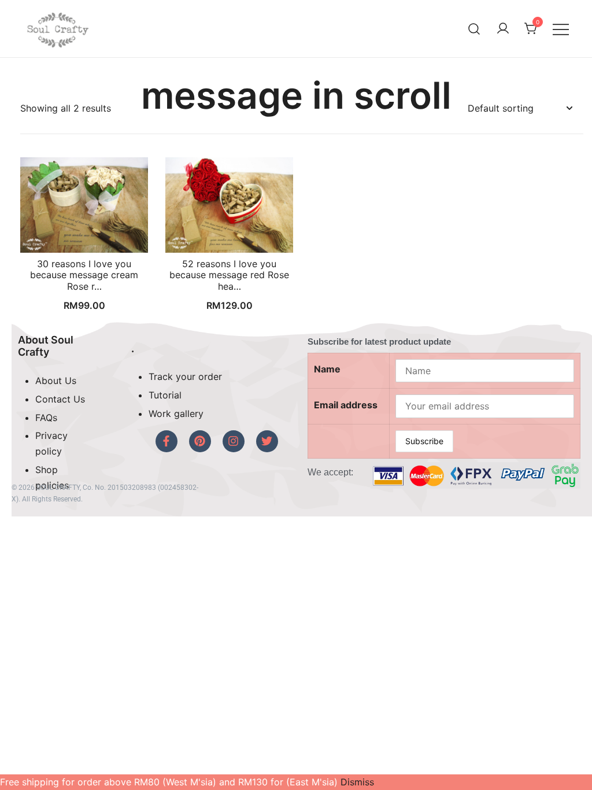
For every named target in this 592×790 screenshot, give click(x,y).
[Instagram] (234, 441)
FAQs (46, 417)
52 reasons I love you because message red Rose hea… (229, 274)
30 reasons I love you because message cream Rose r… (84, 274)
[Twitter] (267, 441)
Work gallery (176, 413)
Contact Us (60, 399)
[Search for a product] (474, 28)
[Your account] (503, 28)
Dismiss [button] (357, 782)
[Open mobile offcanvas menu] (561, 28)
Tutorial (165, 395)
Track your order (185, 376)
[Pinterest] (200, 441)
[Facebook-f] (166, 441)
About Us (55, 380)
